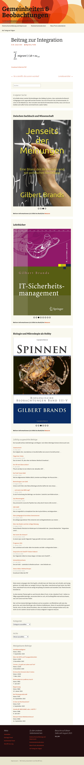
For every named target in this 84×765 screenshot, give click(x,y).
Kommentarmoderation (38, 26)
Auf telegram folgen (8, 30)
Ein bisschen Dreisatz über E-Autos (23, 672)
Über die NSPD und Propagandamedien (25, 657)
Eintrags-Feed (8, 737)
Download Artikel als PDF (19, 67)
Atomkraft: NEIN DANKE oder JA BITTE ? (24, 709)
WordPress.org (8, 744)
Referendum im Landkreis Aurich (23, 679)
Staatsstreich (17, 448)
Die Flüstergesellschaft (20, 694)
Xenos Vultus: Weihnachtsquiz (22, 569)
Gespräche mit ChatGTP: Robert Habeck (25, 552)
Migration (28, 45)
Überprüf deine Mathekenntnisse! (23, 717)
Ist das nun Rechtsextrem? (21, 702)
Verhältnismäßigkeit (19, 649)
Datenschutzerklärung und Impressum (14, 26)
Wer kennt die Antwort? (20, 535)
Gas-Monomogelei (18, 498)
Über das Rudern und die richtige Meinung (26, 524)
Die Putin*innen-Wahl (19, 473)
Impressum (14, 761)
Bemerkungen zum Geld (20, 481)
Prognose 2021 (17, 543)
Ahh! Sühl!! (16, 507)
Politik (34, 45)
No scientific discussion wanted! (25, 76)
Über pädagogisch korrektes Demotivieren (26, 515)
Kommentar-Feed (9, 741)
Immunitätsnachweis (19, 560)
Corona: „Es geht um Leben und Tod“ (24, 664)
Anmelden (7, 734)
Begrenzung (17, 687)
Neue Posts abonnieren (57, 26)
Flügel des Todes (18, 456)
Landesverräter (65, 76)
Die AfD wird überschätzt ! (21, 465)
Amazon (47, 213)
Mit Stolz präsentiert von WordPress (31, 761)
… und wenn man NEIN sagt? (21, 490)
